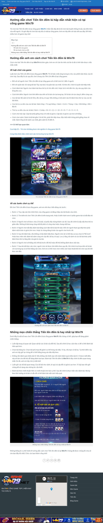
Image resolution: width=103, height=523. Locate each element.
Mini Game (58, 9)
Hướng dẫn (6, 4)
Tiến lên (29, 12)
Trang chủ (29, 9)
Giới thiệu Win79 (37, 1)
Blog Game (38, 12)
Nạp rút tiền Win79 (49, 1)
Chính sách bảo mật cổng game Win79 (18, 1)
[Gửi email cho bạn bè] (51, 460)
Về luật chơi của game (20, 48)
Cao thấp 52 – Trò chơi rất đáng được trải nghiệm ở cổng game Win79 (35, 129)
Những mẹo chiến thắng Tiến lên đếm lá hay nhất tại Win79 (30, 52)
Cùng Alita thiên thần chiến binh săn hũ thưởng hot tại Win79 (32, 134)
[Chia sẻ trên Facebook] (44, 460)
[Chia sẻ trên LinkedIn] (59, 460)
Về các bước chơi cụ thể (21, 50)
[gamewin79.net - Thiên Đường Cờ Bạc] (12, 10)
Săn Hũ (66, 9)
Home (3, 1)
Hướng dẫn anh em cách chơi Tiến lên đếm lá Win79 (28, 45)
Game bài (48, 9)
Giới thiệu (39, 9)
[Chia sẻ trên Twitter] (48, 460)
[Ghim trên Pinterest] (55, 460)
